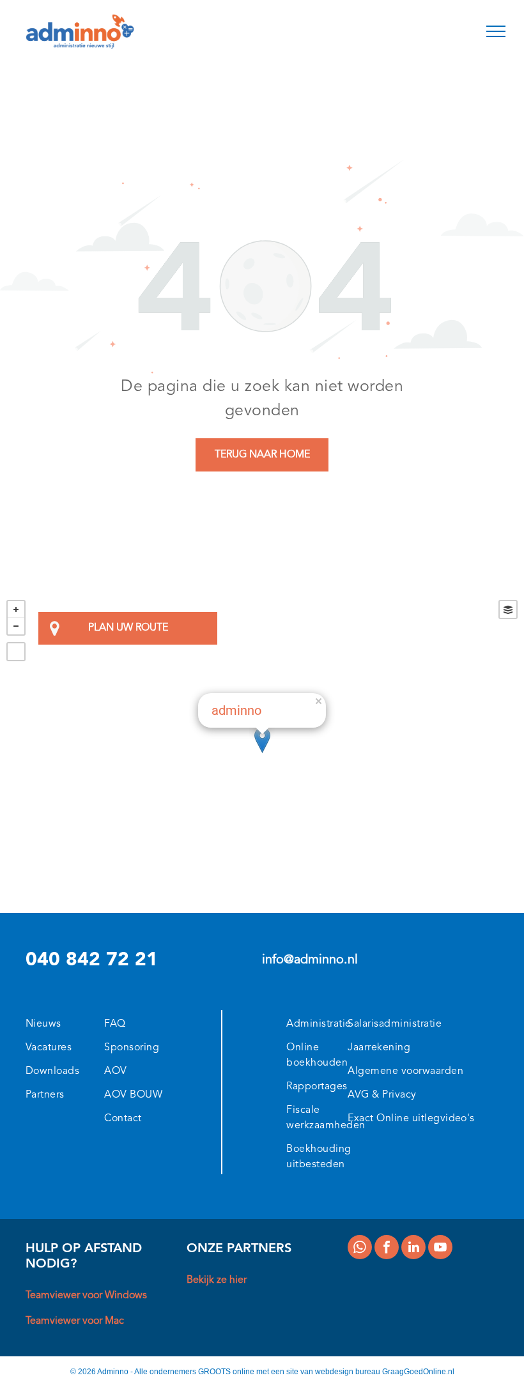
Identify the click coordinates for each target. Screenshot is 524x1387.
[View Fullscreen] (16, 651)
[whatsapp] (360, 1248)
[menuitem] (67, 1022)
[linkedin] (413, 1248)
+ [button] (16, 609)
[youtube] (440, 1248)
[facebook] (386, 1248)
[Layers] (508, 609)
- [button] (16, 626)
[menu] (495, 31)
